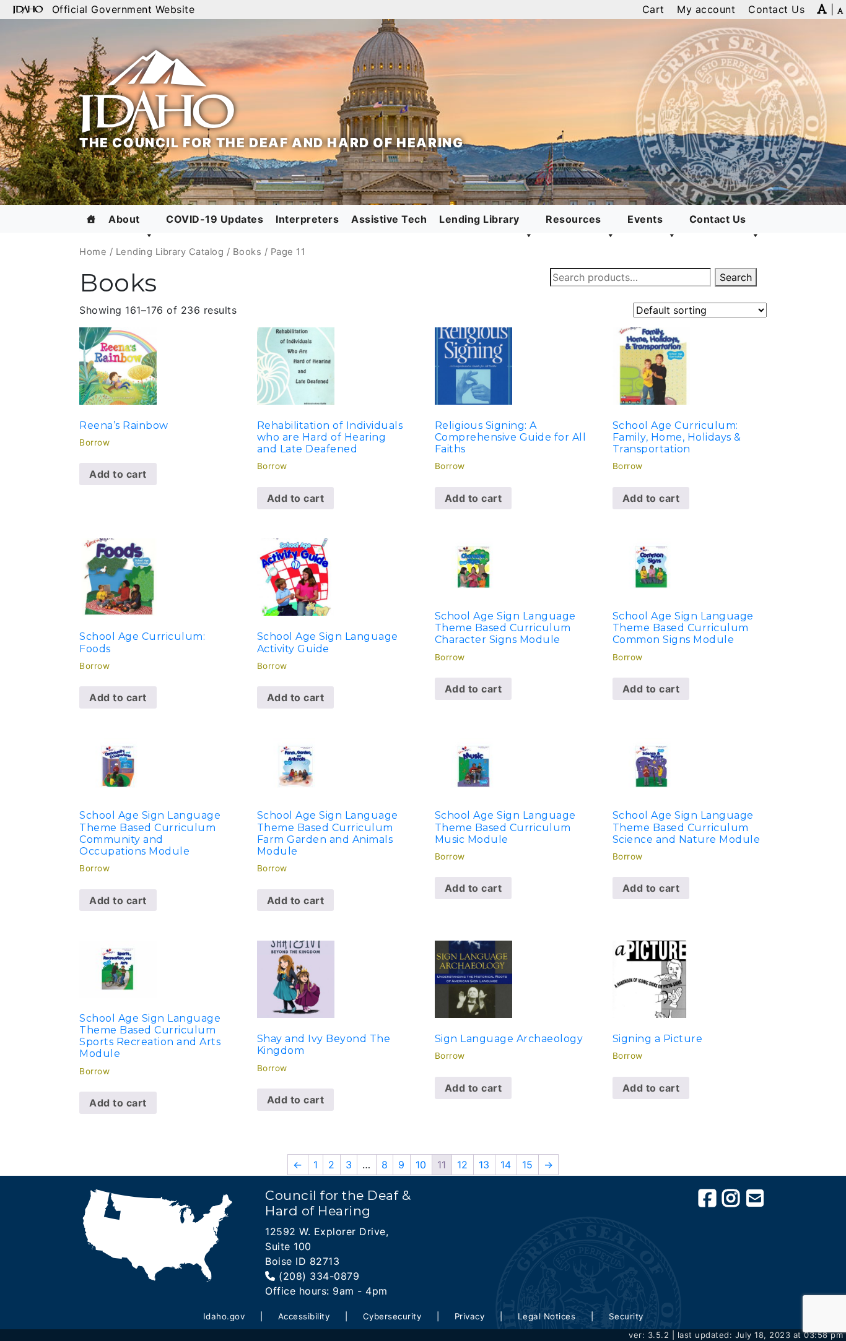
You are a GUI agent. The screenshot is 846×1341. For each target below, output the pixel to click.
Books (247, 251)
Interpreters (307, 219)
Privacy (470, 1316)
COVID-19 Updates (214, 219)
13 (484, 1164)
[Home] (91, 219)
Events (645, 219)
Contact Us (717, 219)
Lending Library (479, 219)
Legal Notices (547, 1316)
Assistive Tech (389, 219)
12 (462, 1164)
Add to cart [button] (118, 474)
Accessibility (304, 1316)
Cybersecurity (392, 1316)
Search (736, 277)
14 (506, 1164)
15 (527, 1164)
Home (93, 251)
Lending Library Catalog (170, 251)
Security (626, 1316)
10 (421, 1164)
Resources (573, 219)
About (124, 219)
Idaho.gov (224, 1316)
